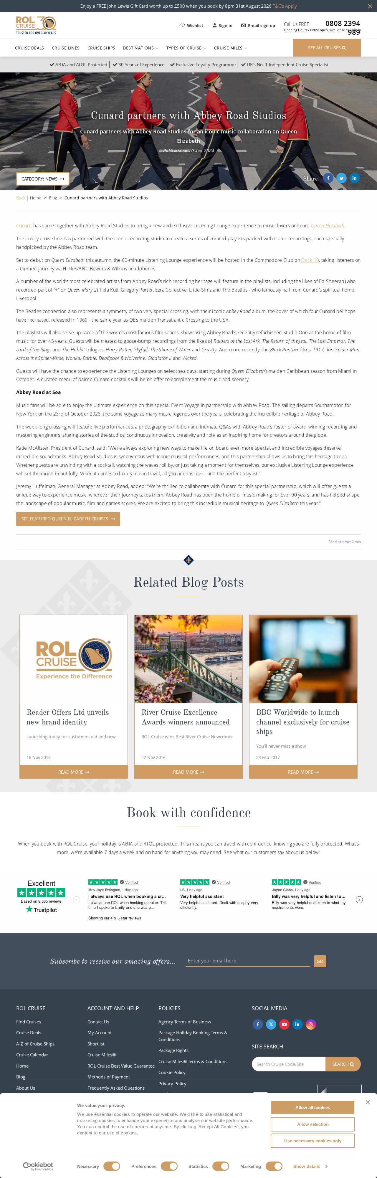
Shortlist (95, 1044)
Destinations (139, 48)
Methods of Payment (108, 1077)
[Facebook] (328, 178)
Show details (306, 1166)
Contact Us (98, 1022)
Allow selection (313, 1124)
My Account (99, 1032)
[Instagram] (311, 1024)
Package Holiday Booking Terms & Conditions (192, 1036)
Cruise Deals (29, 48)
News (40, 179)
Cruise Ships (101, 48)
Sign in (225, 25)
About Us (25, 1088)
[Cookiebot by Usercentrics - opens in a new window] (38, 1166)
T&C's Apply (285, 6)
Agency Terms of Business (184, 1022)
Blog (53, 198)
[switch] (169, 1166)
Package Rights (173, 1050)
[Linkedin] (297, 1024)
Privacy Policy (172, 1083)
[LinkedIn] (355, 178)
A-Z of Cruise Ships (35, 1044)
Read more (70, 772)
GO (320, 961)
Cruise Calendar (32, 1055)
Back (21, 198)
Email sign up (261, 25)
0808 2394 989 (342, 23)
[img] (73, 659)
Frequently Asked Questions (116, 1088)
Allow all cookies (312, 1107)
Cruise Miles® (101, 1055)
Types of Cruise (184, 48)
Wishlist (195, 25)
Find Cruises (28, 1022)
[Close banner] (368, 1102)
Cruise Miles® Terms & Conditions (192, 1061)
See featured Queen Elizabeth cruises (65, 519)
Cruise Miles (229, 48)
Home (35, 198)
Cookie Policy (172, 1072)
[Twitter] (341, 178)
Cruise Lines (66, 48)
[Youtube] (284, 1024)
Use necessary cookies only (312, 1140)
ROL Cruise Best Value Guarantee (121, 1066)
